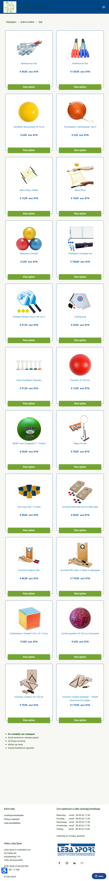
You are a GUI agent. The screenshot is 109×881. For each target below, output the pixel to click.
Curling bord (80, 316)
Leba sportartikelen (12, 823)
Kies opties (29, 87)
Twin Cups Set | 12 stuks (29, 506)
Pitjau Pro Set (80, 443)
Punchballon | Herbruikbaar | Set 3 (80, 127)
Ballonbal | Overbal (29, 253)
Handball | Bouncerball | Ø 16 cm (29, 127)
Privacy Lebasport (11, 819)
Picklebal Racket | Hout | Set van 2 (29, 316)
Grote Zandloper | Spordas (28, 380)
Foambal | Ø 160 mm (80, 380)
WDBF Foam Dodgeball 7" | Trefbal (28, 443)
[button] (103, 7)
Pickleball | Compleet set (80, 253)
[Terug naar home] (32, 7)
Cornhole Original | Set (28, 570)
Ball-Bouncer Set (29, 63)
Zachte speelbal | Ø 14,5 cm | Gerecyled (80, 633)
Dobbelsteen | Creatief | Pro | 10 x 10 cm (29, 633)
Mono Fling (80, 190)
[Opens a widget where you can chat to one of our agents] (99, 876)
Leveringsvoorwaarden (14, 815)
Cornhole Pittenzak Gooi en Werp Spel (80, 506)
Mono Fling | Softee (29, 190)
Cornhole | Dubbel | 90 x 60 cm (28, 697)
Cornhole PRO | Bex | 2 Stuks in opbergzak (80, 570)
